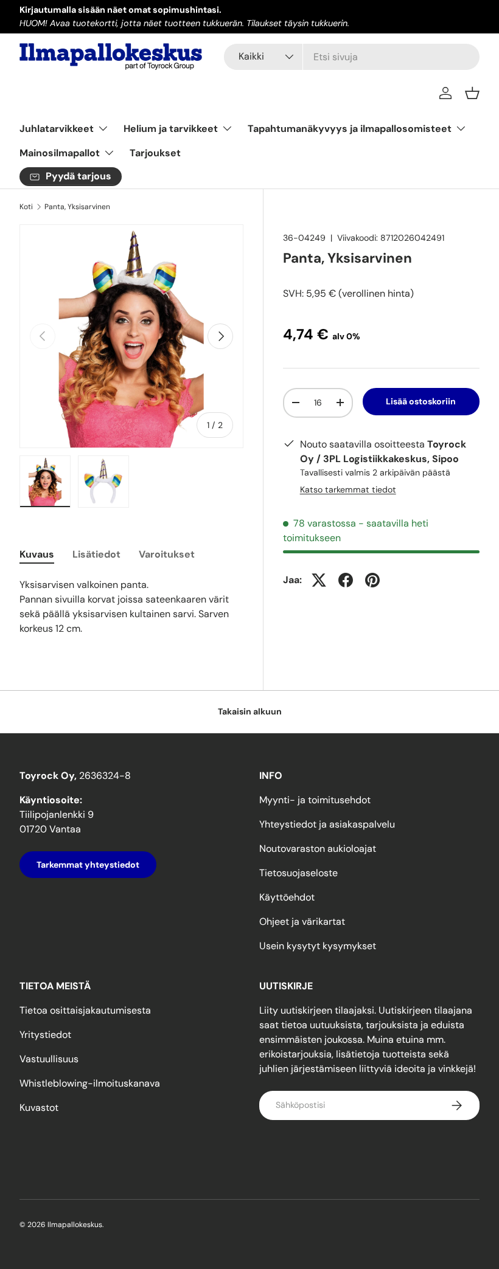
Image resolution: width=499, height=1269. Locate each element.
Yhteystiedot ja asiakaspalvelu (327, 824)
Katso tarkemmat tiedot (348, 489)
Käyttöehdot (287, 897)
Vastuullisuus (49, 1059)
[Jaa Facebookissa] (345, 580)
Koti (26, 206)
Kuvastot (38, 1107)
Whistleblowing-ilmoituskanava (89, 1083)
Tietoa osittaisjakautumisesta (85, 1010)
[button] (472, 93)
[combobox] (352, 57)
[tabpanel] (131, 607)
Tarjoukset (155, 153)
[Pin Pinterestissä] (372, 580)
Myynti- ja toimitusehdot (315, 800)
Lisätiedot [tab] (96, 554)
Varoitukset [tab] (167, 554)
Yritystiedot (45, 1034)
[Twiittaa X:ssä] (318, 580)
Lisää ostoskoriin (421, 401)
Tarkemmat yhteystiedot (88, 864)
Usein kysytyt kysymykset (317, 945)
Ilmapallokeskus (74, 1224)
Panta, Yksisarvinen (77, 206)
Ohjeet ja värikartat (302, 921)
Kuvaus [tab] (36, 554)
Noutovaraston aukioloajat (317, 848)
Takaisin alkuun (250, 711)
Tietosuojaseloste (298, 872)
